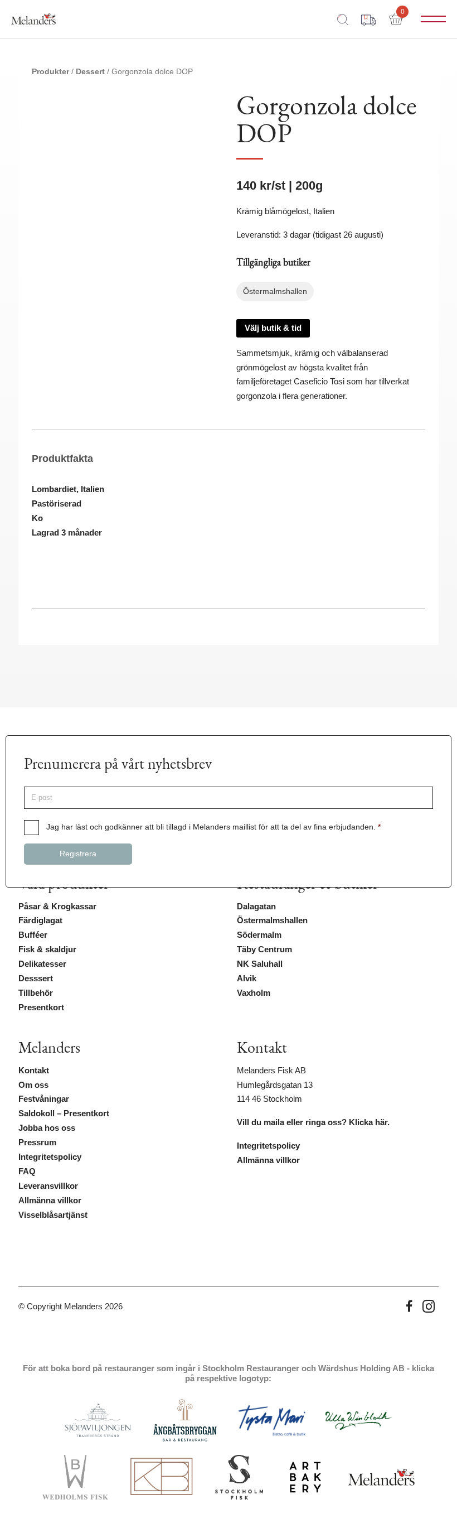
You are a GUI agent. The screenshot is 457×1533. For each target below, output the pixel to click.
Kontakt (33, 1070)
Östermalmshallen (272, 920)
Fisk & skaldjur (47, 949)
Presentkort (41, 1007)
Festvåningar (43, 1099)
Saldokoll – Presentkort (63, 1113)
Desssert (35, 978)
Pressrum (37, 1142)
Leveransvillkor (48, 1186)
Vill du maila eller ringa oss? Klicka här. (313, 1122)
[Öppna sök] (342, 19)
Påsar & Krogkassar (57, 906)
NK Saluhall (260, 964)
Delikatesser (42, 964)
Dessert (90, 72)
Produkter (50, 72)
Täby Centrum (264, 949)
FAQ (27, 1171)
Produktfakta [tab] (62, 458)
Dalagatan (256, 906)
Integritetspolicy (49, 1157)
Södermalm (259, 935)
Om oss (33, 1085)
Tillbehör (35, 993)
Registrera (78, 854)
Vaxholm (253, 993)
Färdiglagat (40, 920)
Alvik (246, 978)
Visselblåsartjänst (52, 1215)
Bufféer (32, 935)
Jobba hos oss (46, 1128)
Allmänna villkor (49, 1200)
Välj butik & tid (273, 328)
